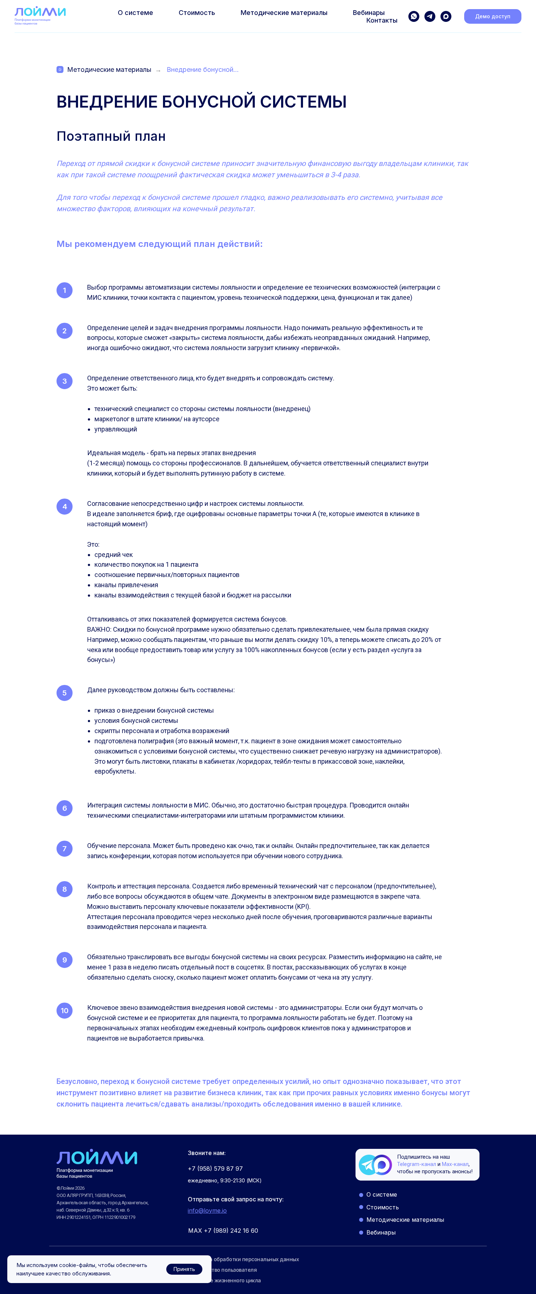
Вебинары (369, 12)
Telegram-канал (416, 1164)
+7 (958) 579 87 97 (215, 1168)
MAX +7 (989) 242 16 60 (223, 1230)
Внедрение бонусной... (203, 69)
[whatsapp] (413, 16)
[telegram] (429, 16)
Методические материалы (284, 12)
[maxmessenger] (445, 16)
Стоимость (197, 12)
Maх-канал (455, 1164)
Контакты (381, 20)
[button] (492, 16)
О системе (135, 12)
